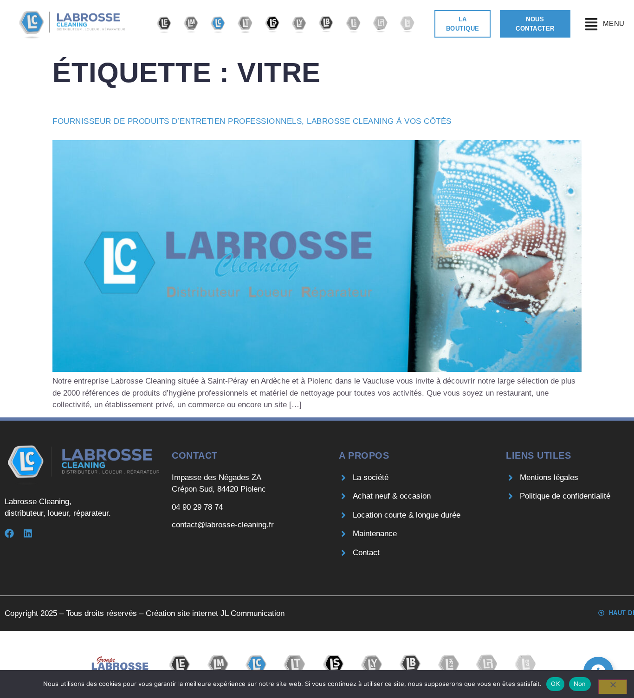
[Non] (612, 686)
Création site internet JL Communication (215, 613)
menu (614, 23)
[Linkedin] (27, 533)
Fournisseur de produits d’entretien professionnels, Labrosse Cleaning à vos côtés (252, 121)
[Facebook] (9, 533)
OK (555, 683)
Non (580, 683)
